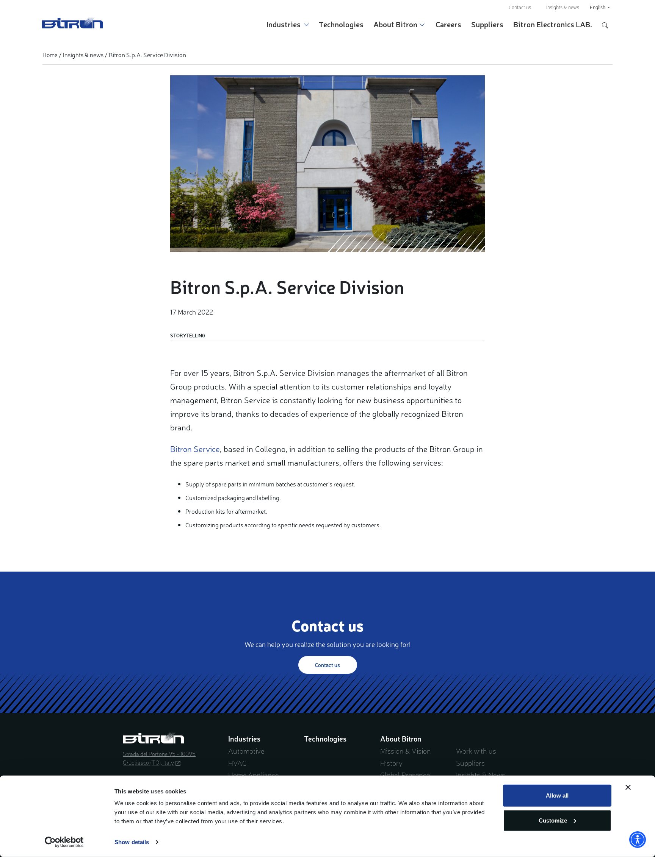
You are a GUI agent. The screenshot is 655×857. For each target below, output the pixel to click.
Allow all (557, 795)
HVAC (237, 763)
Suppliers (487, 24)
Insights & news (562, 7)
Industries (283, 24)
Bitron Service (195, 448)
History (391, 763)
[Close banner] (628, 787)
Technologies (341, 24)
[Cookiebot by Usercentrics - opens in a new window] (64, 842)
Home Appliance (253, 774)
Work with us (476, 751)
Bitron (72, 22)
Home (50, 55)
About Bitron (395, 24)
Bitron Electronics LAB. (552, 24)
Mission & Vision (405, 751)
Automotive (246, 751)
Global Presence (405, 774)
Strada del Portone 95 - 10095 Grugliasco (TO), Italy (159, 758)
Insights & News (480, 774)
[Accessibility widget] (637, 839)
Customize (553, 820)
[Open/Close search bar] (605, 24)
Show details (131, 842)
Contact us (520, 7)
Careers (448, 24)
